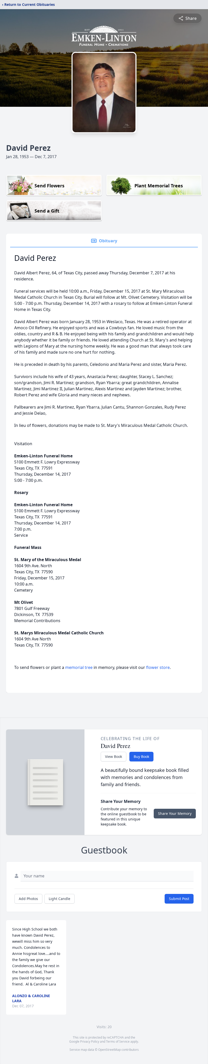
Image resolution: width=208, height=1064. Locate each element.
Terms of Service (118, 1041)
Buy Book (141, 756)
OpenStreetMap (109, 1049)
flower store (158, 667)
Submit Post (179, 898)
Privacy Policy (89, 1041)
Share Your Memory (175, 813)
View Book (113, 756)
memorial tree (79, 667)
